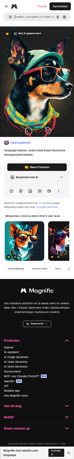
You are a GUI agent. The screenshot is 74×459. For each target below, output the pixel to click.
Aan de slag (13, 406)
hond (58, 268)
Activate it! (56, 452)
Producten (11, 340)
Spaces (8, 347)
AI (40, 203)
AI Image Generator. (47, 207)
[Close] (69, 453)
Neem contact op (17, 428)
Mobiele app (12, 390)
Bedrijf (9, 417)
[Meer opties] (59, 191)
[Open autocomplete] (8, 16)
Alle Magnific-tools (16, 395)
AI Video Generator (16, 362)
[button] (37, 324)
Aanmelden (60, 6)
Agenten (12, 381)
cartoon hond (39, 268)
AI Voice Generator (16, 366)
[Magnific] (37, 291)
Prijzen (42, 6)
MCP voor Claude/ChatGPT (25, 376)
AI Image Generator (16, 357)
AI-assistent (11, 352)
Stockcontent (12, 371)
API (6, 386)
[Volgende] (68, 241)
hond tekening (16, 268)
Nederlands (37, 323)
